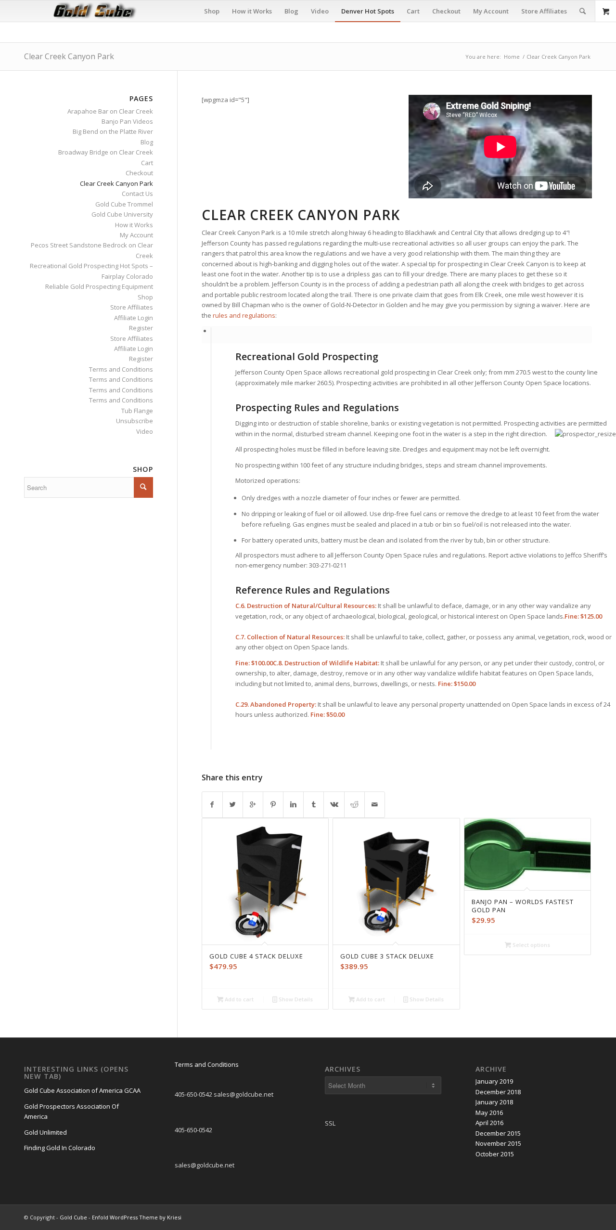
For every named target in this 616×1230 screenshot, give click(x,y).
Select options (530, 944)
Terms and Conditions (121, 369)
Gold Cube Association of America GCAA (82, 1090)
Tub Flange (137, 410)
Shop (145, 297)
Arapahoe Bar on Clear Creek (110, 111)
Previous (216, 892)
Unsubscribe (134, 420)
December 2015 (498, 1133)
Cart (147, 162)
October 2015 (494, 1154)
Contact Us (137, 193)
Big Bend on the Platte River (113, 131)
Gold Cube (73, 1217)
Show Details (295, 999)
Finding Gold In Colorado (59, 1147)
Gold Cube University (122, 214)
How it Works (134, 224)
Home (512, 56)
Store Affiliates (131, 307)
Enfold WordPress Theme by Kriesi (136, 1217)
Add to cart (238, 999)
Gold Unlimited (45, 1132)
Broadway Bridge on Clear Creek (105, 152)
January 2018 (494, 1102)
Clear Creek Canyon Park (69, 56)
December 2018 (498, 1092)
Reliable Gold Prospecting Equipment (99, 286)
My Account (136, 235)
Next (577, 892)
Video (144, 431)
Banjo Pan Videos (127, 121)
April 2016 (489, 1122)
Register (141, 328)
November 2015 (498, 1143)
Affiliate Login (133, 317)
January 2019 (494, 1081)
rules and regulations (244, 315)
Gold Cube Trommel (124, 204)
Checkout (139, 172)
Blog (147, 142)
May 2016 (489, 1112)
